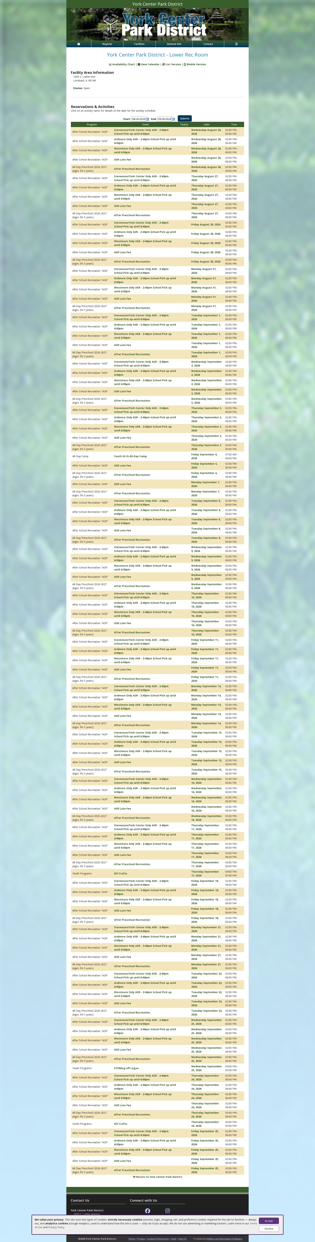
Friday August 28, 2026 (205, 224)
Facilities (139, 44)
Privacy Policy (56, 1227)
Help (173, 1238)
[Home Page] (78, 44)
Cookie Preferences (158, 1238)
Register (107, 44)
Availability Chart (123, 64)
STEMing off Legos (126, 1068)
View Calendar (150, 64)
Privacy (141, 1238)
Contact (208, 44)
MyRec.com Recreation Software (224, 1238)
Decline (269, 1228)
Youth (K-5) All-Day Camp (130, 456)
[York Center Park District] (157, 24)
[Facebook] (147, 1211)
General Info (174, 44)
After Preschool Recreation (132, 169)
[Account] (236, 44)
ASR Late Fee (122, 159)
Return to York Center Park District (159, 1177)
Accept (269, 1221)
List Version (173, 64)
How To (182, 1238)
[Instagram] (167, 1211)
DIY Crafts (120, 873)
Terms (131, 1238)
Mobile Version (196, 64)
